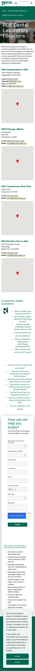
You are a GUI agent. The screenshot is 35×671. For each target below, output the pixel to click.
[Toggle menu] (16, 3)
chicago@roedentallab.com (17, 143)
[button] (17, 104)
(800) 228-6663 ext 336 (15, 141)
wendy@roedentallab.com (16, 198)
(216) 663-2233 (12, 79)
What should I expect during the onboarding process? (23, 319)
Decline (17, 662)
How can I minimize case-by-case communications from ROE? (20, 400)
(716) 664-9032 (12, 196)
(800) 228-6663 (15, 81)
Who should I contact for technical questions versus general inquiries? (20, 387)
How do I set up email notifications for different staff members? (20, 373)
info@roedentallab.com (15, 86)
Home (4, 11)
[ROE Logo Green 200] (7, 3)
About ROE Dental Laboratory (18, 11)
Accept (17, 656)
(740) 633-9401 (12, 253)
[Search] (31, 3)
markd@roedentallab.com (16, 255)
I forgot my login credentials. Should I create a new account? (23, 326)
